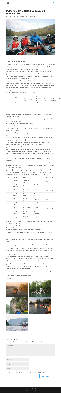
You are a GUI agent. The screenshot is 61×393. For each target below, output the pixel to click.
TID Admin (10, 16)
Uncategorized (24, 16)
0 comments (32, 16)
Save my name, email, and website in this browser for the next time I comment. (27, 372)
